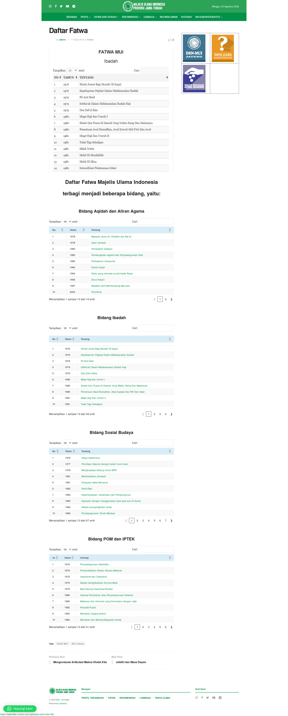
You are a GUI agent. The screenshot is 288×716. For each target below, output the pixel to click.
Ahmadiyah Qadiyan (101, 248)
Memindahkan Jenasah (94, 476)
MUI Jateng (78, 643)
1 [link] (160, 299)
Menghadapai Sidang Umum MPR (99, 470)
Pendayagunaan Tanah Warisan (98, 513)
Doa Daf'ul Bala (89, 373)
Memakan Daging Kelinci (93, 613)
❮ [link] (154, 299)
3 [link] (160, 414)
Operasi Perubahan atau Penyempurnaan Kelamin (106, 595)
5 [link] (154, 520)
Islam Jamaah (98, 242)
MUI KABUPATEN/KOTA (208, 17)
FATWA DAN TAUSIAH (105, 17)
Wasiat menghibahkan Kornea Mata (99, 582)
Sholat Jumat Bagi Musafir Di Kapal (99, 348)
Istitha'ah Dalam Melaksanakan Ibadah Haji (103, 367)
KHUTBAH (186, 17)
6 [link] (160, 520)
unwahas (62, 703)
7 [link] (165, 520)
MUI (58, 699)
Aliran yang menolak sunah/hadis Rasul (112, 273)
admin (62, 39)
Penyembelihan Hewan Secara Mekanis (101, 570)
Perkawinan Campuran (103, 261)
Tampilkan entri (63, 221)
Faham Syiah (98, 267)
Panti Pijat (87, 488)
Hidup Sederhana (91, 457)
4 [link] (165, 414)
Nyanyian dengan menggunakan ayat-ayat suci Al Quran (111, 501)
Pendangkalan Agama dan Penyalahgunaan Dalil (117, 255)
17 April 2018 (77, 39)
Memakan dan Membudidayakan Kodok (101, 619)
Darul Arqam (97, 279)
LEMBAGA (149, 17)
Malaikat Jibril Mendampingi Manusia (110, 285)
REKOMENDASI (130, 17)
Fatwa (90, 39)
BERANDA (71, 17)
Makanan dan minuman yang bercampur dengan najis (108, 601)
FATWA (111, 697)
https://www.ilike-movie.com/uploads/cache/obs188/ (27, 714)
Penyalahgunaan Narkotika (94, 564)
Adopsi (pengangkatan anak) (97, 507)
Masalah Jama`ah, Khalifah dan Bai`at (111, 236)
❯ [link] (171, 299)
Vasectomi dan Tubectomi (93, 576)
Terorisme (96, 292)
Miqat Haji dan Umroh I (93, 379)
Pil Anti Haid (87, 361)
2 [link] (165, 299)
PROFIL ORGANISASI (93, 697)
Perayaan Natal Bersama (95, 482)
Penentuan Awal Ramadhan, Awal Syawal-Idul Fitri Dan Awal (112, 391)
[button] (62, 230)
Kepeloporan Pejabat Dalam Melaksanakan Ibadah (107, 354)
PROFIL (84, 17)
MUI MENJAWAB (169, 17)
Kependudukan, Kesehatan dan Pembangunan (106, 494)
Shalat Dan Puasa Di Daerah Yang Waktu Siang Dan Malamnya (114, 385)
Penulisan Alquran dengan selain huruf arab (105, 464)
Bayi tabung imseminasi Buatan (96, 589)
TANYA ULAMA (162, 697)
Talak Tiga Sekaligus (91, 404)
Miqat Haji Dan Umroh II (93, 398)
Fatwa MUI (62, 643)
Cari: (135, 221)
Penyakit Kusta (88, 607)
